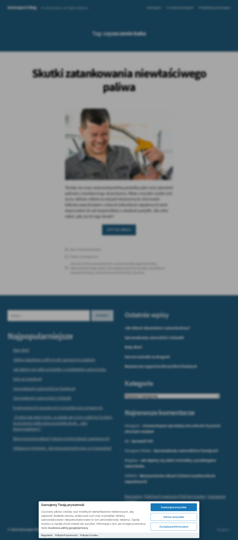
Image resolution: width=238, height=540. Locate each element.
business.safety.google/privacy (68, 527)
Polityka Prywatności (66, 535)
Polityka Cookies (89, 535)
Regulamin (47, 535)
